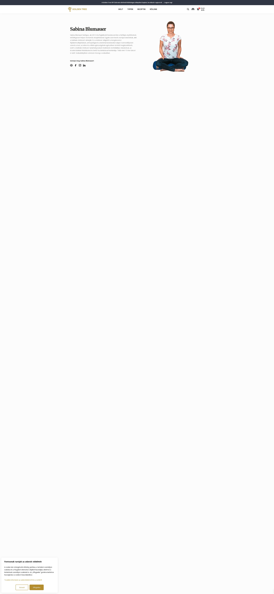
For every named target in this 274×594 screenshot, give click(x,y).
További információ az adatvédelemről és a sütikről (23, 580)
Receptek (141, 9)
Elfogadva (36, 587)
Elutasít (22, 587)
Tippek (130, 9)
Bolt (120, 9)
